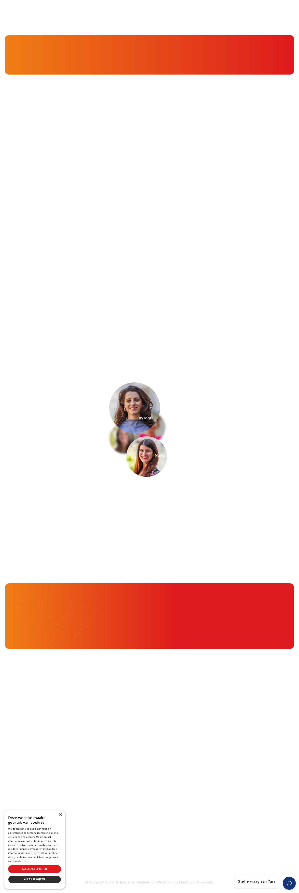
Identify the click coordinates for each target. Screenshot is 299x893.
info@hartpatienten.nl (37, 802)
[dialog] (34, 849)
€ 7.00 (276, 611)
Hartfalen (210, 773)
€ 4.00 (241, 611)
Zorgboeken (113, 812)
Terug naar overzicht (76, 338)
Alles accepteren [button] (34, 869)
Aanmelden (227, 486)
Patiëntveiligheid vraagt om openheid (135, 780)
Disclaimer (211, 854)
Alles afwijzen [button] (34, 879)
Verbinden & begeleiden (124, 764)
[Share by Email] (248, 338)
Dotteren (209, 821)
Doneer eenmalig (118, 845)
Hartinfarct (211, 749)
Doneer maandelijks (120, 853)
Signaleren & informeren (124, 756)
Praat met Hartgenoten (123, 796)
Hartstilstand (213, 764)
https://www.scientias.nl (86, 293)
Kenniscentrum (28, 61)
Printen (190, 338)
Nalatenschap (115, 861)
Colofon (209, 846)
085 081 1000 (30, 791)
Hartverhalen (114, 788)
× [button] (60, 814)
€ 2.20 (206, 611)
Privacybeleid (38, 861)
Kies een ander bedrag (211, 629)
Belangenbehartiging (121, 749)
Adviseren (112, 773)
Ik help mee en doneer (265, 629)
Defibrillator (212, 797)
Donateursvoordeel (120, 837)
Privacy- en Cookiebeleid (223, 862)
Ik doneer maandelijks (220, 598)
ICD (205, 805)
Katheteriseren (215, 813)
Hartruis (208, 756)
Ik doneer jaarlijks (273, 598)
